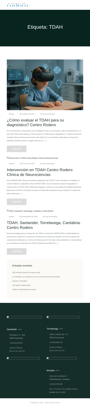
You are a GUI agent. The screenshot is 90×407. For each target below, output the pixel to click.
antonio (12, 114)
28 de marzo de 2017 (27, 114)
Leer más (16, 149)
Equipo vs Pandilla (19, 281)
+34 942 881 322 (56, 342)
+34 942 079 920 (56, 384)
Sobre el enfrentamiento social (24, 289)
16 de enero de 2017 (27, 163)
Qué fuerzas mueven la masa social (26, 272)
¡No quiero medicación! (21, 285)
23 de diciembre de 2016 (28, 216)
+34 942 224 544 (16, 343)
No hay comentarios (47, 114)
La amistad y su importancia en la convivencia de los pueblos (36, 277)
